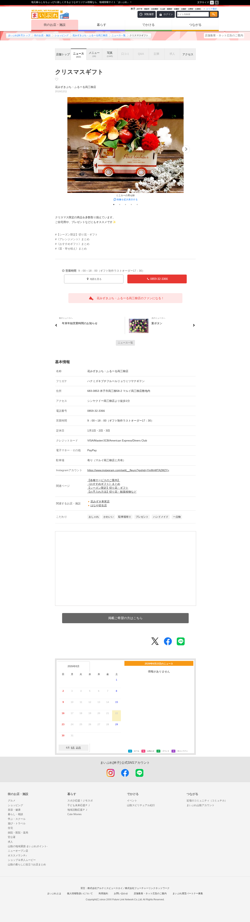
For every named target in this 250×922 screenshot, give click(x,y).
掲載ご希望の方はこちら (125, 618)
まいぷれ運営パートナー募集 (187, 893)
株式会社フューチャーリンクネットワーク (147, 888)
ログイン (168, 14)
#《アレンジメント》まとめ (72, 239)
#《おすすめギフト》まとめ (72, 243)
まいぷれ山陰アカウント (200, 805)
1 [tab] (114, 204)
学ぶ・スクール (17, 818)
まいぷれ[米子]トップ (19, 35)
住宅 (10, 827)
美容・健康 (14, 809)
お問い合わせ (121, 893)
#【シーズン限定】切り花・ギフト (76, 234)
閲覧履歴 (149, 14)
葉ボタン (156, 323)
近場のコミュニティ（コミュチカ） (207, 800)
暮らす (101, 24)
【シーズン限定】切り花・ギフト (107, 487)
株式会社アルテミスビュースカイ (105, 888)
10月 (78, 747)
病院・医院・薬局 (18, 832)
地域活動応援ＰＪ (77, 809)
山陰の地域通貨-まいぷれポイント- (27, 846)
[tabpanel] (125, 149)
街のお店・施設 (55, 24)
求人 (10, 841)
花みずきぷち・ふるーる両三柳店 (90, 35)
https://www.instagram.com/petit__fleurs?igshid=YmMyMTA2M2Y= (128, 470)
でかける (148, 24)
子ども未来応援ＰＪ (78, 805)
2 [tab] (119, 204)
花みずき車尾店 (100, 501)
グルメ (11, 800)
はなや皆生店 (98, 505)
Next (186, 149)
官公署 (11, 837)
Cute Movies (74, 814)
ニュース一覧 (119, 35)
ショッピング (61, 35)
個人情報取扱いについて (80, 893)
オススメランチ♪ (17, 855)
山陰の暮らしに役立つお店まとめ (27, 864)
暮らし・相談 (15, 814)
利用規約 (103, 893)
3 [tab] (125, 204)
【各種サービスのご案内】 (103, 480)
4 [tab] (131, 204)
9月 (73, 747)
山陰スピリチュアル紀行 (141, 805)
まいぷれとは (54, 893)
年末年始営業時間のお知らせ (79, 323)
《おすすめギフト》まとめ (103, 483)
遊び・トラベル (17, 823)
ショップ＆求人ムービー (22, 859)
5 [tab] (137, 204)
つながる (195, 24)
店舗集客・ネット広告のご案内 (224, 35)
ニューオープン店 (18, 850)
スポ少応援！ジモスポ (80, 800)
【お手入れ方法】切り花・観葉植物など (112, 491)
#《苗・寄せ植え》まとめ (71, 248)
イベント (132, 800)
